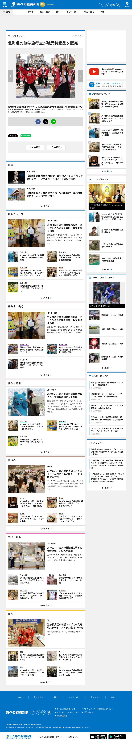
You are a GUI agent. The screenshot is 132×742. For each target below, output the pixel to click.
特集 (102, 11)
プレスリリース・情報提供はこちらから (99, 709)
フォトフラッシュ (16, 36)
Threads (118, 5)
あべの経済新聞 (25, 4)
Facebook (101, 5)
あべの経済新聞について (66, 709)
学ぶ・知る (89, 11)
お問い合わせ (89, 712)
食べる (31, 11)
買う (58, 11)
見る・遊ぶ (45, 11)
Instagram (112, 5)
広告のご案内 (62, 716)
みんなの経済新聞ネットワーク (18, 737)
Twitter (107, 5)
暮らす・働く (72, 11)
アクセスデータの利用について (68, 712)
